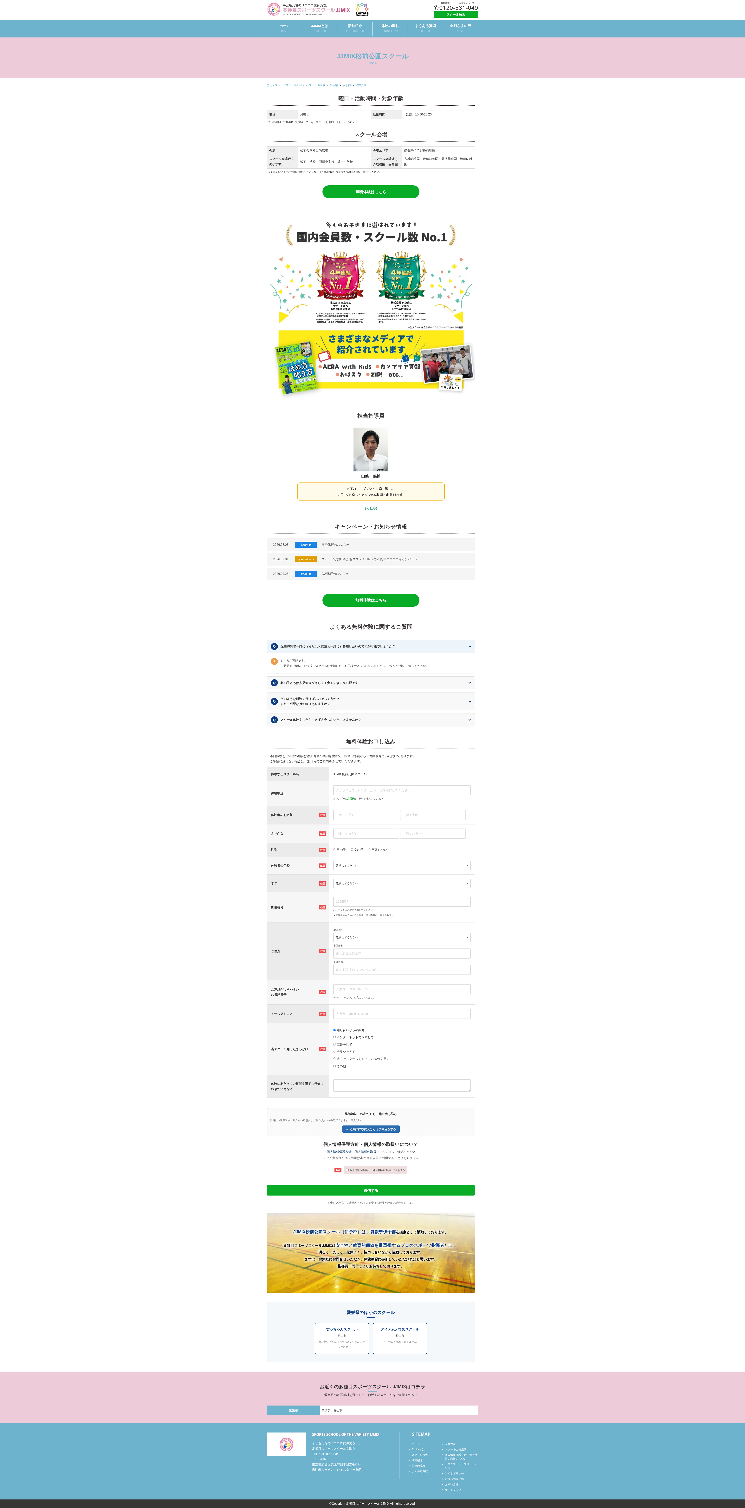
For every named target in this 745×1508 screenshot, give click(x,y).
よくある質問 (425, 28)
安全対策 (450, 1444)
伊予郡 (347, 85)
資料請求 (445, 3)
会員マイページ (466, 3)
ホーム (284, 28)
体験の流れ (390, 28)
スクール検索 (456, 14)
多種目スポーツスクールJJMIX (285, 85)
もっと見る (371, 508)
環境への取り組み (456, 1478)
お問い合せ (451, 1484)
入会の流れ (418, 1465)
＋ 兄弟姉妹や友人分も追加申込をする (371, 1129)
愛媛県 (334, 85)
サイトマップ (453, 1489)
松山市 (338, 1410)
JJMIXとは (319, 28)
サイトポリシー (454, 1473)
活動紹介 (355, 28)
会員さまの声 (460, 28)
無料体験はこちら (370, 192)
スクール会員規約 (456, 1449)
